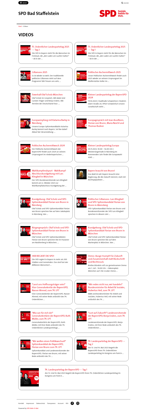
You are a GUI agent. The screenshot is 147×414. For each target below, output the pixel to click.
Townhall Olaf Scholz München (47, 94)
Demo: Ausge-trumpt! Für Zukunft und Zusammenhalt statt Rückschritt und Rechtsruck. (106, 258)
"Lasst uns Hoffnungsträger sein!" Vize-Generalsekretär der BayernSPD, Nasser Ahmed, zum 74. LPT (50, 287)
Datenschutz (40, 403)
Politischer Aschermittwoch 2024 (48, 145)
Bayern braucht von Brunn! (101, 170)
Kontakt (21, 403)
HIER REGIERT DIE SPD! (43, 255)
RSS (67, 403)
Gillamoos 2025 (39, 72)
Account (61, 403)
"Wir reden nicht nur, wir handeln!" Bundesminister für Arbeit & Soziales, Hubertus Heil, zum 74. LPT (106, 287)
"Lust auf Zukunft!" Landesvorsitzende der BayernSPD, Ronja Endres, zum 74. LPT (107, 315)
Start (20, 26)
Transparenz (51, 403)
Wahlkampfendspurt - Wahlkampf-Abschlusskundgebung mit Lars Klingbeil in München (49, 173)
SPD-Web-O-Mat (32, 408)
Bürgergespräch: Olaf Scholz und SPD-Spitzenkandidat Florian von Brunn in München (51, 230)
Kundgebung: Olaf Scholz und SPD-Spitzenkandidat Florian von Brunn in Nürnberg (50, 202)
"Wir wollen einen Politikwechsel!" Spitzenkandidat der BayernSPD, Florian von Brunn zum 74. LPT (49, 344)
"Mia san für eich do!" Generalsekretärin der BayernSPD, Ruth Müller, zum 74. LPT (51, 315)
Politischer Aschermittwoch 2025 (104, 72)
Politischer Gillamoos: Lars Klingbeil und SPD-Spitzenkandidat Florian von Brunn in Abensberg (106, 202)
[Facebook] (72, 403)
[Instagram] (77, 403)
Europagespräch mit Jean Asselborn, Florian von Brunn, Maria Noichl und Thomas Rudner (106, 123)
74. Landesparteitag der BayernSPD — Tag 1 (66, 369)
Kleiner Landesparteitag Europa (103, 145)
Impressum (30, 403)
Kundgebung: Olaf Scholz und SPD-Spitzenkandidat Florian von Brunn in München (106, 230)
